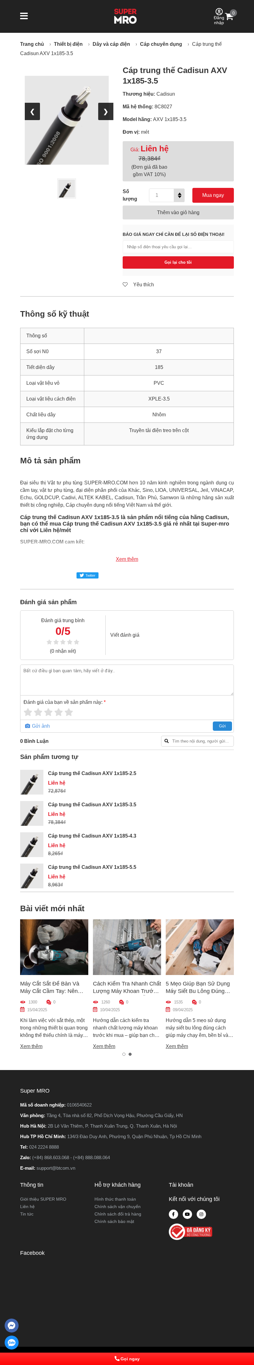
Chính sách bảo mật (114, 1221)
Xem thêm (127, 559)
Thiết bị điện (68, 44)
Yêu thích (143, 284)
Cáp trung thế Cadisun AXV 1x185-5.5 (92, 867)
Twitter (90, 575)
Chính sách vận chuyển (117, 1206)
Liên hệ (27, 1206)
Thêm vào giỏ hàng (178, 212)
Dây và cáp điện (111, 44)
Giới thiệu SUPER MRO (43, 1199)
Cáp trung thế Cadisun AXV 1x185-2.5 (92, 773)
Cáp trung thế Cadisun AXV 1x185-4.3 (92, 835)
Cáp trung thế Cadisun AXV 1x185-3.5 (92, 804)
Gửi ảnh (40, 726)
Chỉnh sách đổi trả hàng (117, 1213)
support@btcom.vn (56, 1168)
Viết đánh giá (124, 635)
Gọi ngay (130, 1358)
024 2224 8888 (44, 1147)
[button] (24, 16)
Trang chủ (32, 44)
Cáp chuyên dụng (161, 44)
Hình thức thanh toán (115, 1199)
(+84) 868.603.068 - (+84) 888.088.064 (71, 1157)
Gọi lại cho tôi (178, 262)
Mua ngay (213, 195)
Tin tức (26, 1213)
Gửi (222, 726)
